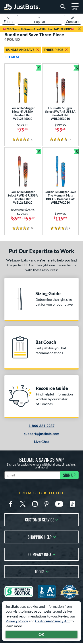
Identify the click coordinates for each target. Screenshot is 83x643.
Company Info (39, 553)
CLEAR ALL (13, 57)
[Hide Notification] (79, 29)
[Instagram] (35, 504)
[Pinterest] (46, 504)
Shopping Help (40, 536)
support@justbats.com (41, 433)
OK (41, 634)
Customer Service (39, 519)
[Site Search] (62, 6)
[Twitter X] (22, 504)
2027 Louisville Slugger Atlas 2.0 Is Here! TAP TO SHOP (38, 29)
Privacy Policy (17, 621)
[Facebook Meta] (10, 504)
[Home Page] (22, 7)
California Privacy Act (52, 621)
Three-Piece (53, 49)
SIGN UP (69, 475)
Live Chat (41, 441)
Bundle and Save (20, 49)
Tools (39, 571)
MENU (76, 8)
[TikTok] (72, 504)
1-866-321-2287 (41, 425)
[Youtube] (59, 504)
